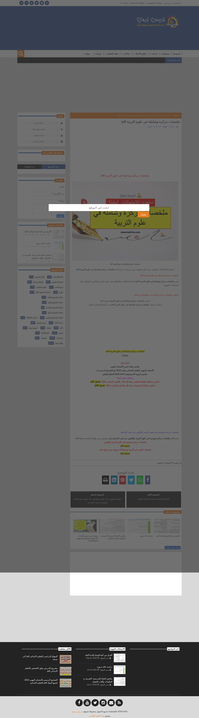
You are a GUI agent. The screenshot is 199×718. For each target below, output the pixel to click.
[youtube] (87, 702)
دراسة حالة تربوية (104, 667)
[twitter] (95, 702)
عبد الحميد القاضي (96, 716)
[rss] (119, 702)
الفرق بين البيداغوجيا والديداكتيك (98, 655)
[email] (111, 702)
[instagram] (103, 702)
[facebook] (79, 702)
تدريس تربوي (77, 711)
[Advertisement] (99, 621)
